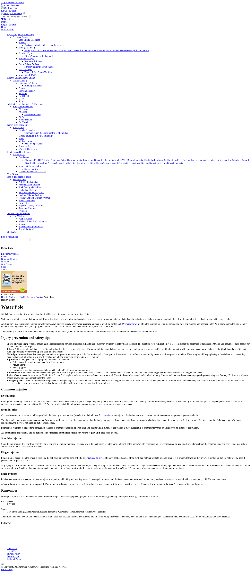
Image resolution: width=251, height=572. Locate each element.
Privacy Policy (13, 554)
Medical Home (25, 141)
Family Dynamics (27, 130)
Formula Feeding (98, 50)
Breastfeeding (50, 50)
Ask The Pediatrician (28, 182)
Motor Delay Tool (27, 200)
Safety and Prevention (23, 106)
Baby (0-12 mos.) (27, 47)
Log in (4, 10)
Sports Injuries (31, 169)
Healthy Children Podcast (30, 195)
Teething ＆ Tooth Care (138, 50)
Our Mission (18, 216)
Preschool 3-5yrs (26, 58)
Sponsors (23, 224)
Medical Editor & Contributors (33, 221)
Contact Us (12, 548)
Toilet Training (46, 56)
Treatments (178, 163)
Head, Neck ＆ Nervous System (48, 163)
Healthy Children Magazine (31, 192)
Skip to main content (10, 5)
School (49, 67)
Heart (65, 163)
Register (12, 10)
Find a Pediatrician (27, 190)
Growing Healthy (27, 91)
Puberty (42, 67)
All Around (24, 109)
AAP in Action (25, 218)
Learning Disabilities (86, 163)
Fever (179, 160)
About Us (11, 551)
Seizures (107, 163)
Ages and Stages (20, 37)
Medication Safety (32, 114)
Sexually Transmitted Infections (125, 163)
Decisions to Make (33, 45)
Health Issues (19, 154)
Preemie (118, 50)
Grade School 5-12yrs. (29, 64)
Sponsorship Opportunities (31, 226)
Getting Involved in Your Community (36, 136)
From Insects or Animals (196, 160)
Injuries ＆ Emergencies (30, 166)
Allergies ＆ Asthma (51, 160)
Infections (72, 163)
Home (4, 27)
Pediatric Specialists (33, 143)
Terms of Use (13, 556)
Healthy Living (20, 80)
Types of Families (60, 133)
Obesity (99, 163)
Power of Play (25, 146)
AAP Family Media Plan (30, 187)
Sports (21, 101)
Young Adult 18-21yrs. (29, 75)
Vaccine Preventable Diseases (32, 171)
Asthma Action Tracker (29, 184)
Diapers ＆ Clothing (81, 50)
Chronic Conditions (91, 160)
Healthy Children (9, 297)
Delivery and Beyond (51, 45)
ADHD (38, 160)
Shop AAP (12, 232)
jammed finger (94, 458)
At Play (22, 117)
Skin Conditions (147, 163)
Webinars (23, 211)
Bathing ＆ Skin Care (34, 50)
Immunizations (25, 119)
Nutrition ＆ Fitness (33, 61)
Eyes (175, 160)
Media (21, 138)
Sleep (124, 50)
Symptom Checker (27, 208)
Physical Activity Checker (30, 205)
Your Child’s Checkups (29, 40)
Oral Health (24, 96)
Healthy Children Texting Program (34, 198)
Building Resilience (33, 85)
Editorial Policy (14, 559)
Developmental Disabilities (141, 160)
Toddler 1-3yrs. (26, 53)
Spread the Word (26, 229)
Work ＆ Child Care (28, 149)
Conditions (24, 157)
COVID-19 (124, 160)
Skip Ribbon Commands (12, 2)
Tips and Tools (19, 179)
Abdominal (29, 160)
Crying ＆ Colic (64, 50)
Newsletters (24, 203)
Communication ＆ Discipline (38, 133)
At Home (23, 112)
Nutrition (110, 50)
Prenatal (22, 42)
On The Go (24, 122)
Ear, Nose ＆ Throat (163, 160)
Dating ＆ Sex (31, 72)
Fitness (27, 56)
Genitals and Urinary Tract (220, 160)
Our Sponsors (10, 8)
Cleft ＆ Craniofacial (109, 160)
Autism (63, 160)
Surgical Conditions (164, 163)
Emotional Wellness (28, 83)
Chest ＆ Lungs (74, 160)
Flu (183, 160)
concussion (106, 415)
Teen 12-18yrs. (25, 69)
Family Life (18, 127)
